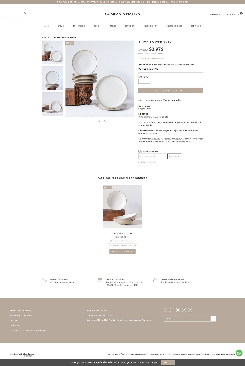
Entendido (167, 362)
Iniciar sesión (229, 14)
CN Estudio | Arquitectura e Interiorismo (28, 330)
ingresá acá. (204, 354)
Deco (96, 26)
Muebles (112, 26)
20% (49, 37)
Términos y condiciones (21, 315)
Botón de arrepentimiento (223, 354)
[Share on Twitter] (99, 121)
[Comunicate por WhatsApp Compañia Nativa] (239, 353)
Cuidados (14, 320)
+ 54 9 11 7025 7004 (96, 310)
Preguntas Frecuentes (20, 310)
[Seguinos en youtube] (178, 310)
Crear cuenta (214, 14)
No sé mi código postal (147, 162)
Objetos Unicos (174, 26)
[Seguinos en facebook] (172, 310)
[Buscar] (25, 13)
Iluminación (79, 26)
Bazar (61, 26)
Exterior (129, 26)
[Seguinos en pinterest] (190, 310)
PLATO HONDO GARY (122, 233)
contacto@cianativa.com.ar (99, 315)
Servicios (196, 26)
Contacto (14, 325)
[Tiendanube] (22, 356)
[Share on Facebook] (94, 121)
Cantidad (143, 77)
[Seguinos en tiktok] (184, 310)
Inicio (44, 38)
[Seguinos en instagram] (166, 310)
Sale (46, 26)
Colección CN (150, 26)
